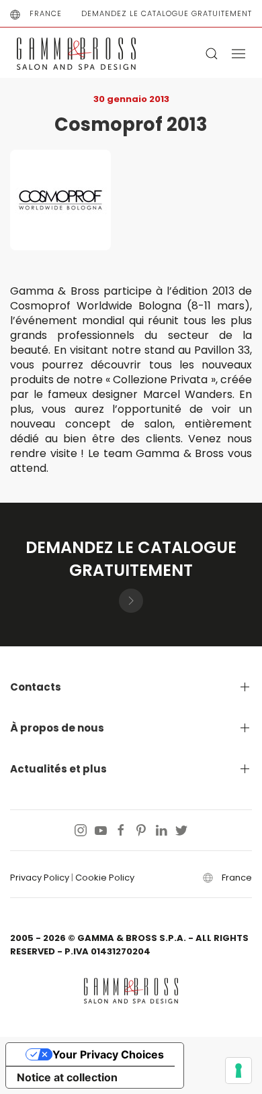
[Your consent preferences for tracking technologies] (238, 1070)
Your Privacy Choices (108, 1054)
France (46, 13)
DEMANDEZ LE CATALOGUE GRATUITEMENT (166, 13)
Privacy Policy (39, 877)
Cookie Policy (104, 877)
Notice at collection (67, 1077)
